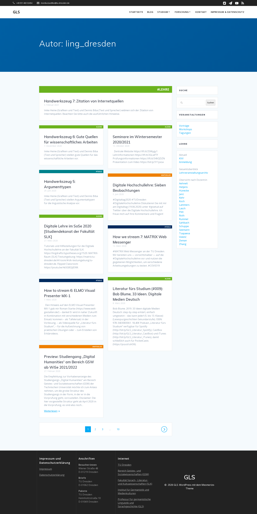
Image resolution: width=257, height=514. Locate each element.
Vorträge (184, 125)
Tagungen (185, 133)
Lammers (184, 204)
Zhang (182, 244)
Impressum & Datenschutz (227, 12)
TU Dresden (124, 464)
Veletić (183, 237)
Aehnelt (183, 183)
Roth (181, 215)
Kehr (181, 197)
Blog (150, 12)
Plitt (181, 212)
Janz (181, 194)
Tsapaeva (184, 233)
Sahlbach (184, 222)
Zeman (183, 240)
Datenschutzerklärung (52, 475)
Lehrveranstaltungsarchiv (193, 172)
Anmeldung (185, 162)
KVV (181, 158)
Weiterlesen (50, 411)
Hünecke (184, 190)
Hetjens (183, 187)
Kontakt (201, 12)
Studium (162, 12)
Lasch (182, 208)
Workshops (185, 129)
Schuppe (184, 226)
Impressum (45, 469)
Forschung (182, 12)
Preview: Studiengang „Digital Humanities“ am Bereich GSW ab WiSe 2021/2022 (69, 362)
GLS (16, 12)
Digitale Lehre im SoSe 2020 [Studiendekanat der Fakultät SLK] (69, 231)
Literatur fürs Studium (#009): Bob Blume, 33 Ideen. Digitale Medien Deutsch (138, 294)
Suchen (210, 102)
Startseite (136, 12)
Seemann (184, 229)
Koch (182, 201)
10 (119, 429)
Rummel (183, 219)
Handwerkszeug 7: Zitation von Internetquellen (84, 101)
